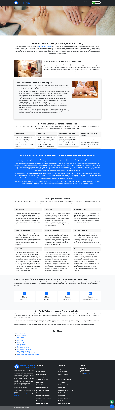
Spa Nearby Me (62, 393)
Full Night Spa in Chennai (64, 385)
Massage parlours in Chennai (43, 398)
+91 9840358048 (18, 389)
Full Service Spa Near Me (42, 390)
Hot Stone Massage (63, 374)
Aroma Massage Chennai (23, 348)
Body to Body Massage (42, 403)
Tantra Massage (40, 377)
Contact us (87, 2)
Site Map (82, 372)
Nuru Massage (39, 382)
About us (72, 2)
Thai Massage (20, 341)
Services (79, 2)
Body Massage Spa (21, 344)
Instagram (16, 395)
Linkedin (25, 394)
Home (66, 2)
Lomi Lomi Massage (63, 371)
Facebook (16, 394)
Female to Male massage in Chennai (26, 353)
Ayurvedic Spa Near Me (64, 398)
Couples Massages (63, 369)
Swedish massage (40, 371)
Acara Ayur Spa (20, 337)
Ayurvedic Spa (20, 342)
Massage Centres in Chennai (65, 390)
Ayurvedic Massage (21, 335)
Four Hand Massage (41, 385)
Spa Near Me (61, 395)
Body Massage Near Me (42, 387)
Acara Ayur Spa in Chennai (23, 351)
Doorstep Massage (41, 401)
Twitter (21, 394)
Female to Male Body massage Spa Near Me (28, 355)
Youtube (30, 394)
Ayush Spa (19, 346)
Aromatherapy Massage (42, 379)
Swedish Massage (21, 334)
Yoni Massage (61, 382)
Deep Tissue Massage (41, 374)
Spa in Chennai (20, 339)
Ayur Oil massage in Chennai (24, 349)
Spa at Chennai (40, 393)
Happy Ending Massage (64, 403)
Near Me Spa (61, 387)
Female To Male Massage (64, 379)
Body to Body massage (45, 46)
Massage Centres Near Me (43, 395)
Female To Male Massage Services (66, 377)
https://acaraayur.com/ (86, 370)
